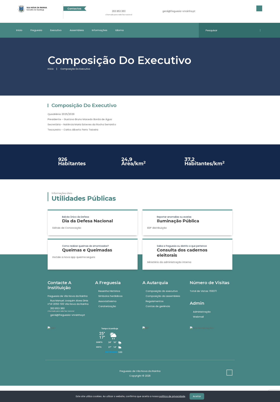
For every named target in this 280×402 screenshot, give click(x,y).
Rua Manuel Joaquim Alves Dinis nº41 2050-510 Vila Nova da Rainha (68, 302)
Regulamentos (154, 301)
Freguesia (36, 30)
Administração (202, 311)
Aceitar (197, 396)
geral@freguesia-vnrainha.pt (179, 11)
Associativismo (107, 301)
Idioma (119, 30)
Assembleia (77, 30)
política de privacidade (172, 396)
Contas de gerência (158, 306)
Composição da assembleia (163, 296)
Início (19, 30)
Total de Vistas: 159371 (203, 291)
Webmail (198, 316)
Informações (99, 30)
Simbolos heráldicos (110, 296)
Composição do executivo (162, 291)
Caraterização (107, 306)
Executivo (56, 30)
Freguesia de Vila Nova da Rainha (68, 296)
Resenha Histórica (109, 291)
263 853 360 (118, 13)
